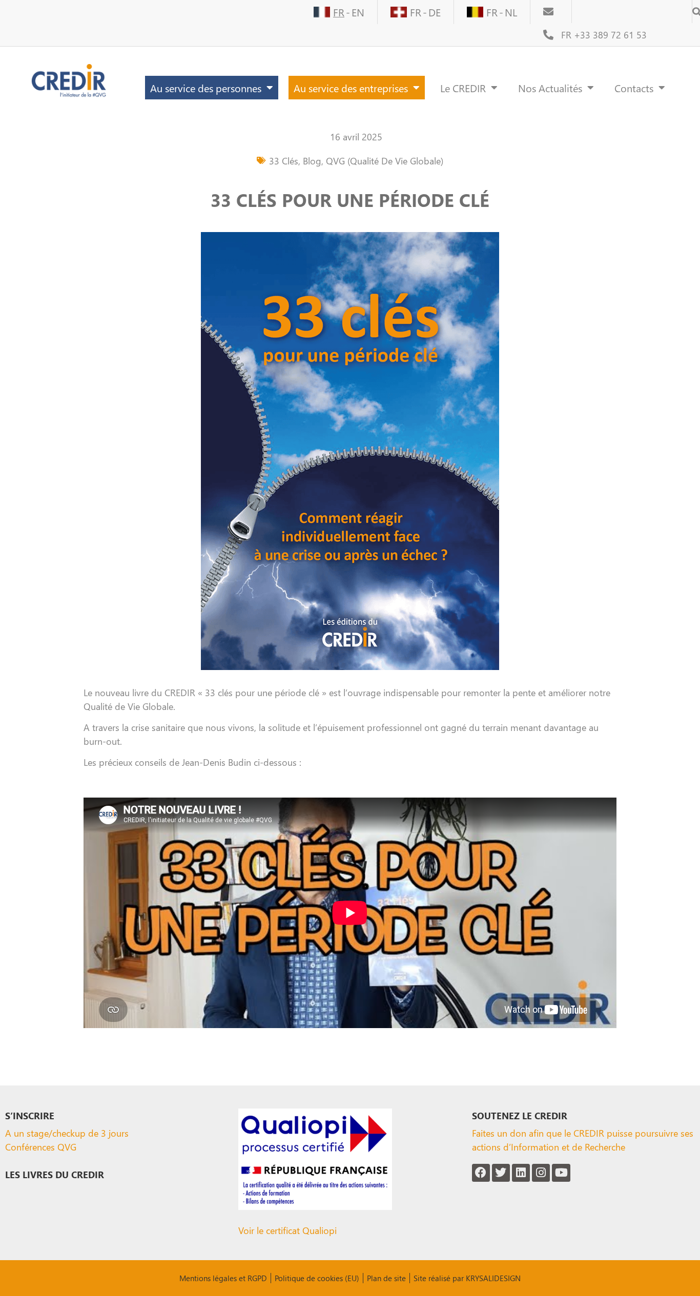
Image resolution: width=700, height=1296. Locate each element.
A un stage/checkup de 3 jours (67, 1132)
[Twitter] (501, 1173)
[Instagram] (541, 1173)
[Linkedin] (521, 1173)
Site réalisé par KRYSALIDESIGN (467, 1278)
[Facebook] (481, 1173)
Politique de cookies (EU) (317, 1278)
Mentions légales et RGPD (223, 1278)
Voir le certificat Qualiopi (287, 1230)
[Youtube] (561, 1173)
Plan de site (386, 1278)
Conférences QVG (40, 1146)
